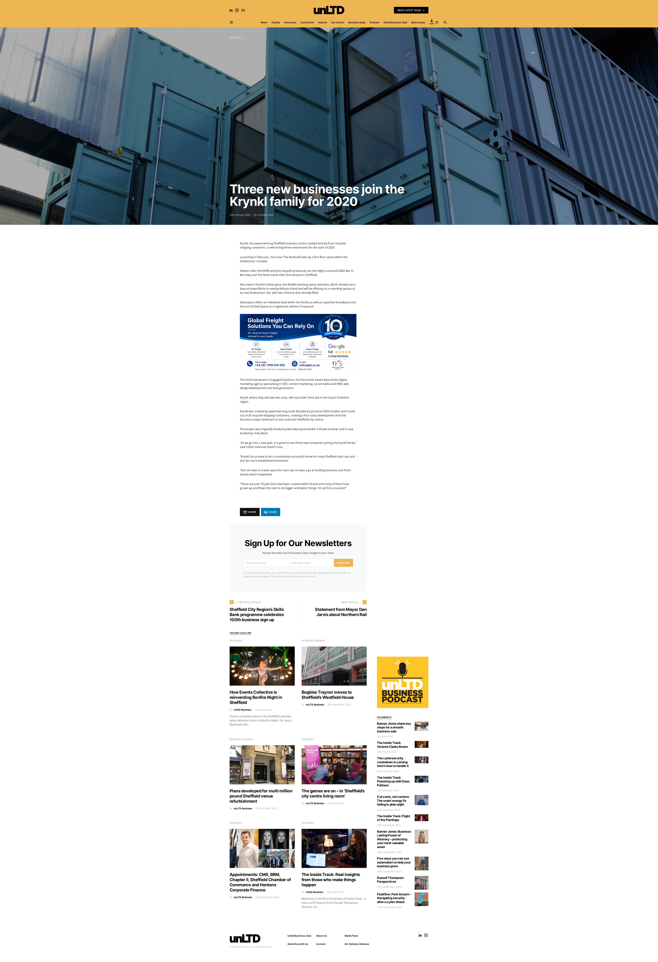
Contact (320, 943)
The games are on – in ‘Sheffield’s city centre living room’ (333, 793)
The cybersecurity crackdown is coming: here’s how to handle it (393, 762)
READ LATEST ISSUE (409, 10)
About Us (321, 935)
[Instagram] (237, 10)
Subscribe (343, 562)
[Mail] (243, 10)
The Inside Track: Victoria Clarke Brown (392, 744)
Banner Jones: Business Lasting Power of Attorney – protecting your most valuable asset (394, 839)
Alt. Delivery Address (357, 943)
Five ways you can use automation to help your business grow (394, 862)
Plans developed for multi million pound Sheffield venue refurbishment (261, 796)
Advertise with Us (298, 943)
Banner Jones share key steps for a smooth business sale (394, 727)
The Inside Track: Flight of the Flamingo (393, 818)
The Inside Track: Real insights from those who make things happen (331, 879)
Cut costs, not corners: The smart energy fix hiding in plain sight (393, 800)
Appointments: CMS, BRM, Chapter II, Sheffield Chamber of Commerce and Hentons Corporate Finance (260, 882)
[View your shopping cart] (436, 22)
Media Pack (351, 935)
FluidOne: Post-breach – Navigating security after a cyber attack (394, 898)
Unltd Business (242, 709)
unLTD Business (315, 704)
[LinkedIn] (231, 10)
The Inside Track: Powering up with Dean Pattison (393, 781)
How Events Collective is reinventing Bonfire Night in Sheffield (256, 697)
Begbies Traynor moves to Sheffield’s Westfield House (328, 695)
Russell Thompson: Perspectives (390, 880)
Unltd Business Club (299, 935)
